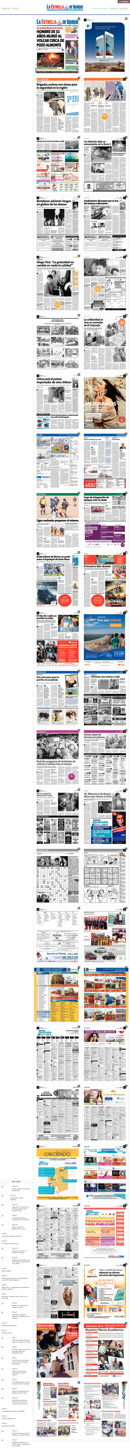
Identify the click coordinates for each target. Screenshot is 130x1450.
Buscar (16, 8)
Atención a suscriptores (100, 8)
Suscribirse (113, 8)
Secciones (7, 8)
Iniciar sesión (123, 8)
